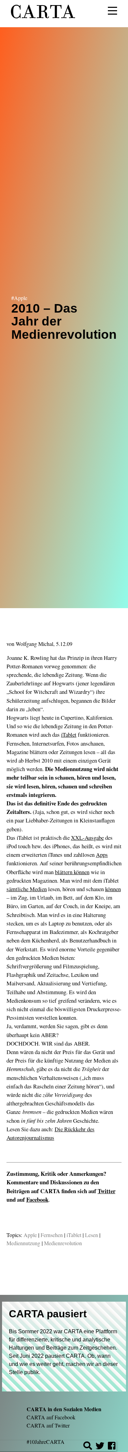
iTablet (68, 734)
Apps (102, 854)
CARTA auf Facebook (51, 1417)
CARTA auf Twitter (48, 1425)
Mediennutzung (23, 1243)
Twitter (106, 1191)
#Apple (19, 297)
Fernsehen (52, 1234)
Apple (30, 1234)
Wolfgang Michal (34, 643)
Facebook (37, 1199)
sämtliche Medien (26, 889)
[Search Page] (87, 1446)
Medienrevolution (63, 1243)
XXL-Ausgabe (87, 837)
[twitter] (100, 1446)
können (113, 889)
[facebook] (111, 1446)
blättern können (72, 872)
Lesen (91, 1234)
